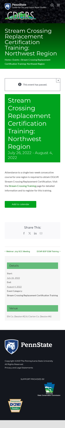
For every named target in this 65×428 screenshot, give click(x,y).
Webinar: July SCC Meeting (18, 251)
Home (8, 59)
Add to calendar (20, 204)
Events (16, 59)
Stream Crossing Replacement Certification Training (32, 295)
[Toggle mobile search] (52, 5)
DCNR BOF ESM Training (48, 251)
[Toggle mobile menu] (58, 5)
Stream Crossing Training (22, 185)
